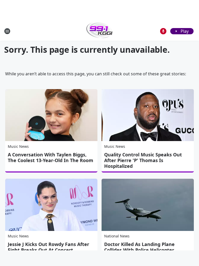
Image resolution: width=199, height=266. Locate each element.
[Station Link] (99, 31)
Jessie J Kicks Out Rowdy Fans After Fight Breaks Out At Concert (48, 247)
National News (117, 236)
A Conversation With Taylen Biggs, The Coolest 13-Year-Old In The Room (50, 157)
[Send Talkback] (163, 31)
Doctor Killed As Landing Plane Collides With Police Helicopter (139, 247)
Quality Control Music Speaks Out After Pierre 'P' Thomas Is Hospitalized (143, 160)
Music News (18, 146)
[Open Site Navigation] (7, 31)
